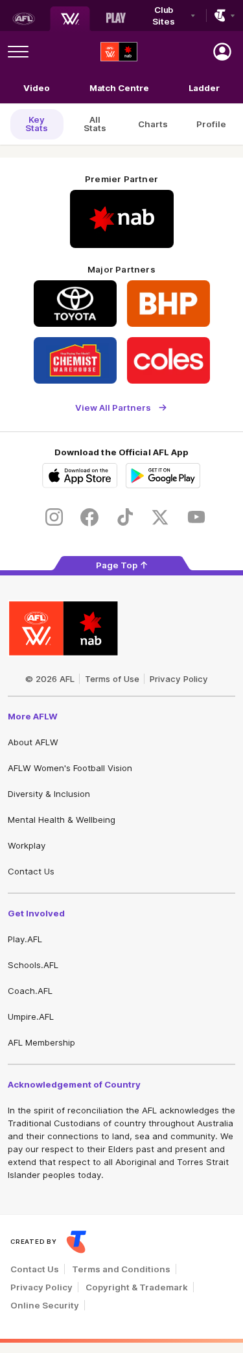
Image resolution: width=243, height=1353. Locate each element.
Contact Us (31, 871)
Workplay (26, 845)
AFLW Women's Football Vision (70, 768)
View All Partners (113, 407)
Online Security (44, 1305)
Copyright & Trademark (137, 1287)
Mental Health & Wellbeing (61, 819)
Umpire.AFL (31, 1016)
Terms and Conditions (121, 1269)
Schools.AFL (33, 965)
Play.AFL (25, 939)
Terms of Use (112, 679)
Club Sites (163, 15)
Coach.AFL (30, 991)
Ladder (204, 88)
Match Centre (119, 88)
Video (36, 88)
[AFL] (23, 18)
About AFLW (33, 742)
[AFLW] (70, 18)
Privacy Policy (179, 679)
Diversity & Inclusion (49, 794)
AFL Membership (41, 1042)
